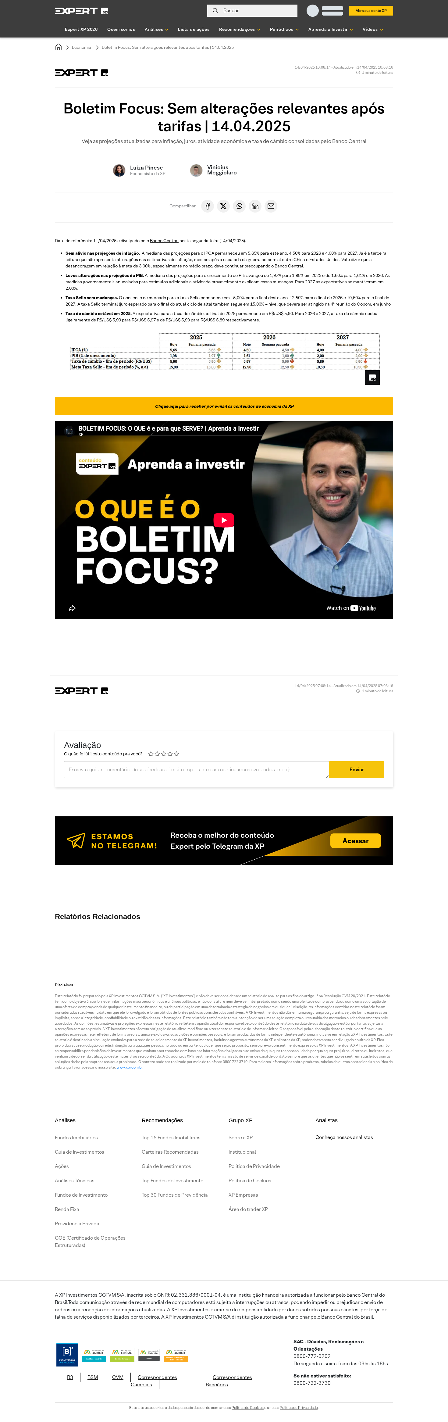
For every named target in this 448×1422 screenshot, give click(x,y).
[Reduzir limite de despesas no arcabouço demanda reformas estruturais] (327, 944)
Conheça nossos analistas (344, 1137)
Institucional (242, 1152)
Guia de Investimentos (79, 1152)
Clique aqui (347, 647)
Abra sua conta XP (371, 10)
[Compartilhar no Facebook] (207, 206)
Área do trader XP (248, 1209)
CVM (117, 1377)
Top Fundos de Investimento (172, 1180)
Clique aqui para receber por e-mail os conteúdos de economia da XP (224, 406)
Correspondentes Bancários (229, 1381)
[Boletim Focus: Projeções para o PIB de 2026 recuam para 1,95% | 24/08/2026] (71, 944)
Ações (62, 1166)
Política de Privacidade (254, 1166)
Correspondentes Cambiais (154, 1381)
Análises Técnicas (74, 1180)
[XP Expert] (81, 11)
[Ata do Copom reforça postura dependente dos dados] (400, 944)
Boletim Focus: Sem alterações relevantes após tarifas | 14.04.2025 (168, 47)
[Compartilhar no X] (223, 206)
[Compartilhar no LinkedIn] (255, 206)
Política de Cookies (250, 1180)
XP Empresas (243, 1195)
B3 (70, 1377)
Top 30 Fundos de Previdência (175, 1195)
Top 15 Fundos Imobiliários (171, 1137)
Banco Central (164, 240)
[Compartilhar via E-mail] (271, 206)
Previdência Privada (77, 1223)
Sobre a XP (241, 1137)
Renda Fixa (67, 1209)
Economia (81, 47)
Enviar (357, 769)
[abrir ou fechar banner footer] (431, 1390)
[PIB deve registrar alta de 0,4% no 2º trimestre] (181, 944)
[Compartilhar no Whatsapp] (239, 206)
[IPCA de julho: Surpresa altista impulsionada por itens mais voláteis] (364, 944)
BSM (92, 1377)
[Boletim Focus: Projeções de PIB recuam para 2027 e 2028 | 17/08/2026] (254, 944)
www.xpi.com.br (129, 1067)
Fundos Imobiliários (76, 1137)
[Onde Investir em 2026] (224, 1409)
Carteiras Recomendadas (170, 1152)
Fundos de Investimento (81, 1195)
